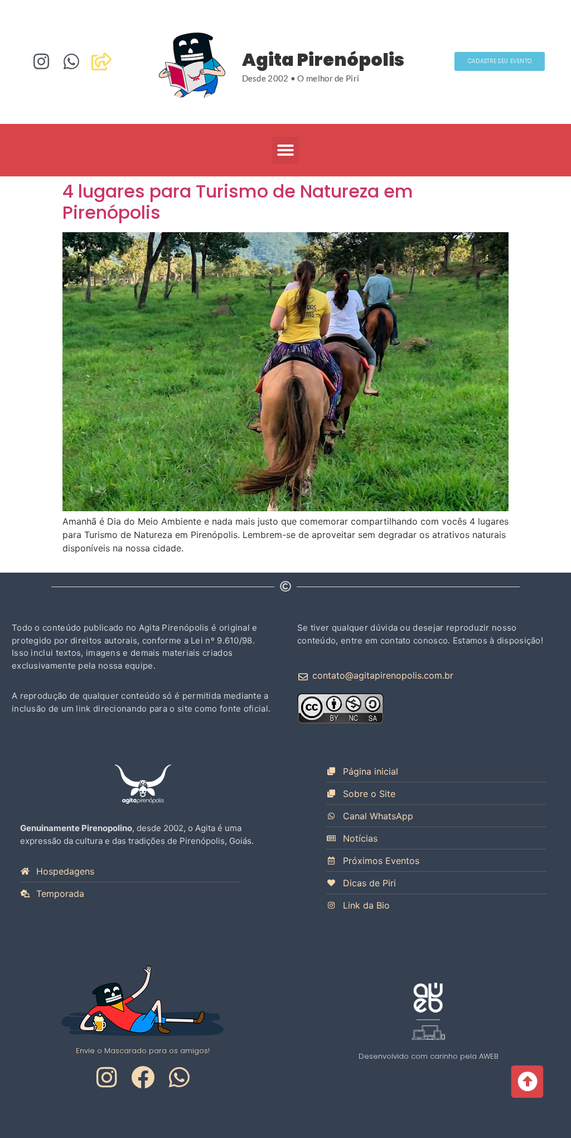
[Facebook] (142, 1077)
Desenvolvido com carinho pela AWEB (429, 1056)
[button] (285, 150)
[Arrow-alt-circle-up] (526, 1081)
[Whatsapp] (71, 61)
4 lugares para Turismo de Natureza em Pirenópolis (237, 202)
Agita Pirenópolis (323, 59)
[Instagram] (41, 61)
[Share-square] (101, 61)
